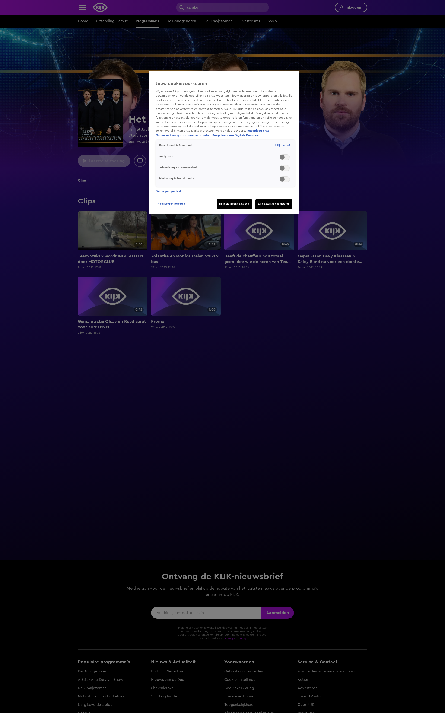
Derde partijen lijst (168, 191)
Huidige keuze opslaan (234, 204)
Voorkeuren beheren (171, 204)
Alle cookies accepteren (274, 204)
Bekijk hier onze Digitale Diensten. (235, 135)
